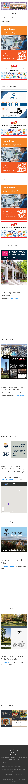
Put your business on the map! (19, 757)
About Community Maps (6, 757)
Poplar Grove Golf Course (9, 609)
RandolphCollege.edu (8, 566)
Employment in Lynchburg (10, 21)
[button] (14, 43)
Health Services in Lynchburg (11, 180)
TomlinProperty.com (19, 395)
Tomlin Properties (7, 339)
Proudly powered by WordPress (9, 779)
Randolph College (7, 522)
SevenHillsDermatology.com (8, 479)
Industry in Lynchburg (8, 87)
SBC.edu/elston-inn (13, 298)
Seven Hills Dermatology (9, 436)
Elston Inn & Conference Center (12, 245)
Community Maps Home (14, 759)
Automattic (14, 781)
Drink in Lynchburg (7, 705)
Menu (14, 13)
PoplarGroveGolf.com (8, 662)
